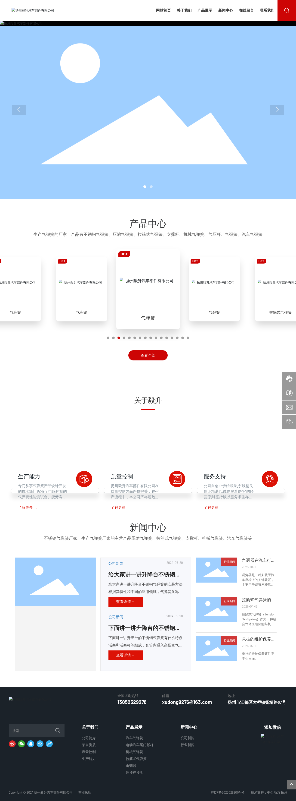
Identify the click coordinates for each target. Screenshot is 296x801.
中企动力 (273, 792)
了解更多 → (27, 507)
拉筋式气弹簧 (280, 312)
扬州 (284, 792)
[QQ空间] (40, 743)
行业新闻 (229, 561)
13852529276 (132, 702)
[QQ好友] (30, 743)
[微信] (21, 743)
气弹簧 (15, 312)
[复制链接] (49, 743)
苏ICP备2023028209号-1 (227, 792)
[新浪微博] (12, 743)
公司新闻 (115, 563)
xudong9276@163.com (187, 702)
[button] (144, 186)
